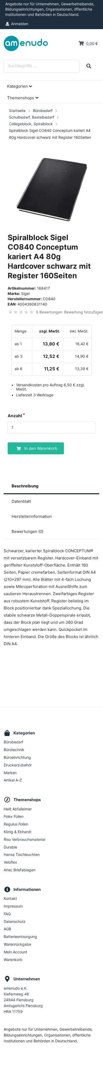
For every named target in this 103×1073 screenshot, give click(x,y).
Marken (10, 772)
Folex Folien (14, 816)
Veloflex (10, 862)
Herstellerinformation (32, 516)
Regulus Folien (16, 824)
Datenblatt (21, 501)
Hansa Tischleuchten (22, 854)
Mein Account (15, 952)
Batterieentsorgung (20, 936)
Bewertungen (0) (27, 531)
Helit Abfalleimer (18, 809)
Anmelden (19, 23)
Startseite (17, 110)
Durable (10, 847)
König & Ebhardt (17, 831)
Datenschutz (15, 921)
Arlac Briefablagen (19, 870)
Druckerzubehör (18, 765)
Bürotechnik (14, 749)
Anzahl (15, 415)
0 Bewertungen (49, 312)
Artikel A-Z (13, 780)
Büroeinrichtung (17, 757)
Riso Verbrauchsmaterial (24, 839)
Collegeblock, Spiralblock (31, 124)
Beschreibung (25, 485)
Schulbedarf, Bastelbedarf (31, 117)
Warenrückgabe (17, 944)
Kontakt (10, 898)
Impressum (13, 906)
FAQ (7, 914)
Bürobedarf (43, 110)
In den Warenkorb (40, 448)
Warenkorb (13, 959)
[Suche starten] (88, 66)
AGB (7, 929)
